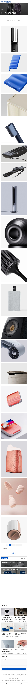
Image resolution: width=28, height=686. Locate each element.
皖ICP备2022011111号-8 (21, 680)
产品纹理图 (4, 548)
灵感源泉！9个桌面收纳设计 (20, 634)
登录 (3, 667)
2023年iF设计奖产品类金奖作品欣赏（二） (20, 618)
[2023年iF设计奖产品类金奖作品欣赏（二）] (20, 612)
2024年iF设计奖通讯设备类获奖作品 (7, 650)
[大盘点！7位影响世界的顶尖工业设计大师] (7, 627)
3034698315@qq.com (10, 675)
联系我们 (17, 678)
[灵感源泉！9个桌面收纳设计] (20, 627)
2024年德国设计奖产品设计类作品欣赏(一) (7, 618)
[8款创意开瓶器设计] (20, 644)
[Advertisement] (14, 590)
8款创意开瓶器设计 (20, 650)
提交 (14, 669)
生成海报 (5, 558)
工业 (6, 9)
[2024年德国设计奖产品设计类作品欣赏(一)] (7, 612)
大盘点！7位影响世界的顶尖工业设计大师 (7, 634)
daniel (2, 9)
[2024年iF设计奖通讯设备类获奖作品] (7, 644)
